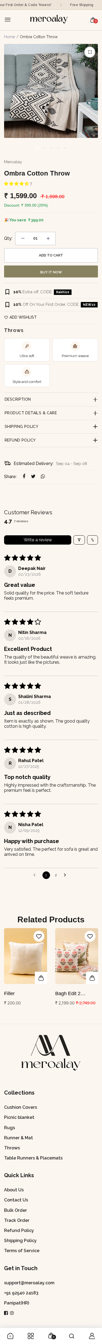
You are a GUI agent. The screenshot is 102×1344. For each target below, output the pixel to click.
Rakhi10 (62, 292)
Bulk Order (15, 1210)
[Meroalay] (49, 20)
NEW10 (89, 305)
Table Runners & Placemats (33, 1158)
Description (18, 399)
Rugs (9, 1127)
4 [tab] (57, 147)
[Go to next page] (66, 875)
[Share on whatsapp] (42, 476)
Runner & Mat (18, 1137)
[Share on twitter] (33, 476)
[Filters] (79, 540)
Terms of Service (21, 1250)
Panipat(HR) (16, 1303)
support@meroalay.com (29, 1282)
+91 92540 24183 (21, 1292)
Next (92, 973)
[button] (17, 183)
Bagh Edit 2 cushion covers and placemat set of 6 (76, 994)
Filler (9, 993)
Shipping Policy (21, 426)
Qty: (8, 238)
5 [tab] (64, 147)
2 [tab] (44, 147)
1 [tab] (37, 147)
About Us (14, 1189)
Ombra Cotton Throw (37, 173)
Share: (10, 476)
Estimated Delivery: (33, 463)
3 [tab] (51, 147)
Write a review (38, 539)
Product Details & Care (31, 413)
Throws (12, 1147)
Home (9, 37)
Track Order (16, 1220)
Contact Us (16, 1200)
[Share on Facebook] (23, 476)
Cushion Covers (20, 1107)
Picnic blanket (19, 1117)
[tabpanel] (51, 91)
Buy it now (51, 272)
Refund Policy (20, 440)
